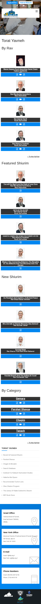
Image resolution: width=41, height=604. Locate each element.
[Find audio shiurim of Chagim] (17, 424)
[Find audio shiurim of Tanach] (17, 435)
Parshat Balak (20, 350)
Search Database (9, 468)
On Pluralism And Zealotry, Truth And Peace (20, 298)
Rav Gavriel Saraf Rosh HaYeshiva (20, 119)
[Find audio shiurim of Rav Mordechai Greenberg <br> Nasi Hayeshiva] (17, 99)
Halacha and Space (10, 477)
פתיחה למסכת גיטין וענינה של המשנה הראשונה (20, 236)
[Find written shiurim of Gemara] (24, 403)
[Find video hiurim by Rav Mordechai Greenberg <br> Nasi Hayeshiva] (20, 99)
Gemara (20, 398)
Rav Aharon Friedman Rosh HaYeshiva (20, 144)
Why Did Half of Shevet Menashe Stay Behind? (20, 324)
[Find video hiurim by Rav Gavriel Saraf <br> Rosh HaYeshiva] (20, 124)
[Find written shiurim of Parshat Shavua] (24, 413)
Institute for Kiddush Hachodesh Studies (18, 473)
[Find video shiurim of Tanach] (20, 435)
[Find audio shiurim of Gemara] (17, 403)
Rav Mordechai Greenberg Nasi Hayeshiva (20, 95)
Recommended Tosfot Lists (13, 482)
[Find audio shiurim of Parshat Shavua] (17, 413)
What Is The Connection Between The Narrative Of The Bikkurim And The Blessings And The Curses (20, 263)
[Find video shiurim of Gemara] (20, 403)
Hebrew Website (26, 3)
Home (19, 25)
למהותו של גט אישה (20, 210)
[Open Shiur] (20, 304)
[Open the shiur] (20, 190)
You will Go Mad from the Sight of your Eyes (20, 184)
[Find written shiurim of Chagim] (24, 424)
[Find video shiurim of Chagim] (20, 424)
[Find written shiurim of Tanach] (24, 435)
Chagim (20, 420)
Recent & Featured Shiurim (12, 455)
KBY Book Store (9, 495)
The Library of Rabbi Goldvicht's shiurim (17, 491)
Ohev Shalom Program (11, 486)
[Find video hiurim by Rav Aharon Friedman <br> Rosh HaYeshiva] (20, 149)
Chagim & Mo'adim (10, 464)
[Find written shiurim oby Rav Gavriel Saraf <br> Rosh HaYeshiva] (24, 124)
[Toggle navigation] (37, 11)
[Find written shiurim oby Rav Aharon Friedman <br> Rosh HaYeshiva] (24, 149)
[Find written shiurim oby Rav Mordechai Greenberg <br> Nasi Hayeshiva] (24, 99)
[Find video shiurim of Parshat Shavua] (20, 413)
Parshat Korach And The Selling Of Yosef (20, 376)
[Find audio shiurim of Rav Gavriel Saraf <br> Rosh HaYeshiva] (17, 124)
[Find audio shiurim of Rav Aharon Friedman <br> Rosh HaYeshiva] (17, 149)
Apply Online (12, 3)
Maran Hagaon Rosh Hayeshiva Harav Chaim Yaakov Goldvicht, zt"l (20, 70)
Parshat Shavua (9, 459)
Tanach (20, 430)
